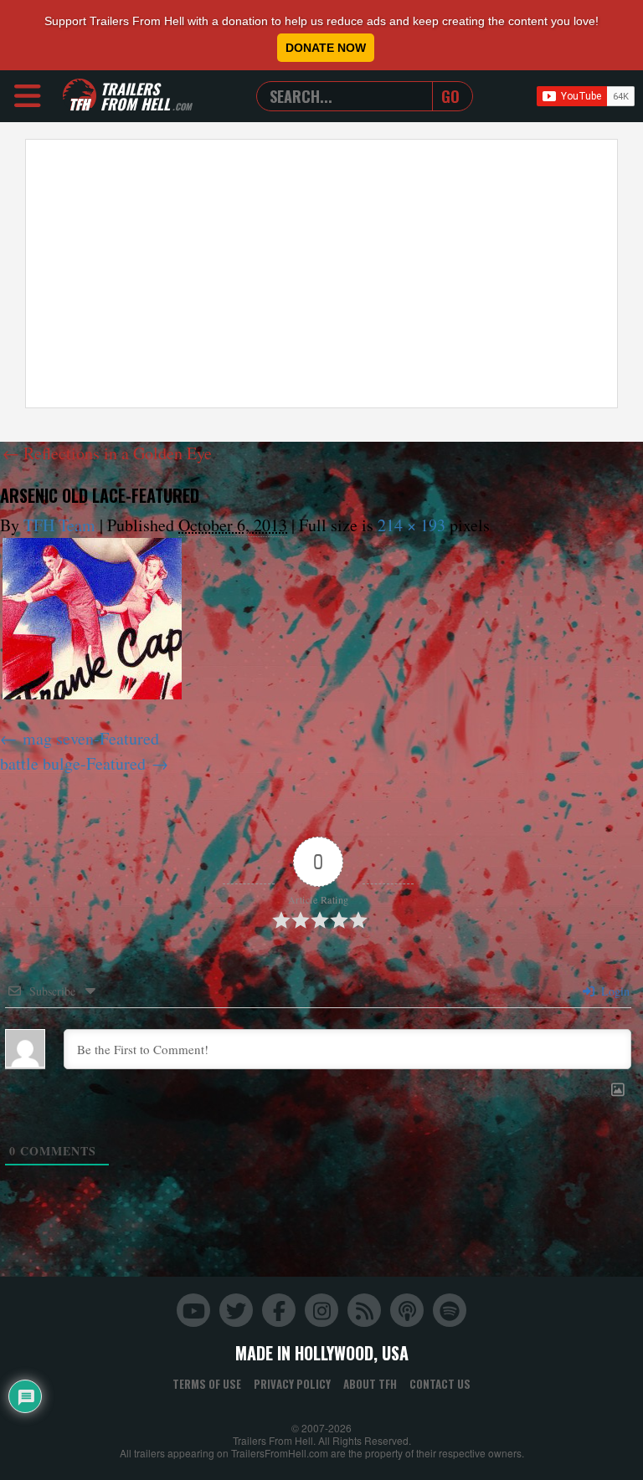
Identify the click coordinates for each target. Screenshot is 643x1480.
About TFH (370, 1383)
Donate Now (325, 47)
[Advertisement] (321, 273)
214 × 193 (411, 525)
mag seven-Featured (91, 738)
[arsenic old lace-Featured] (92, 618)
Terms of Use (206, 1383)
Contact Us (440, 1383)
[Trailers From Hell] (79, 96)
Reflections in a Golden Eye (107, 453)
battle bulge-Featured (73, 763)
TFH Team (59, 525)
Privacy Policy (292, 1383)
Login (614, 991)
